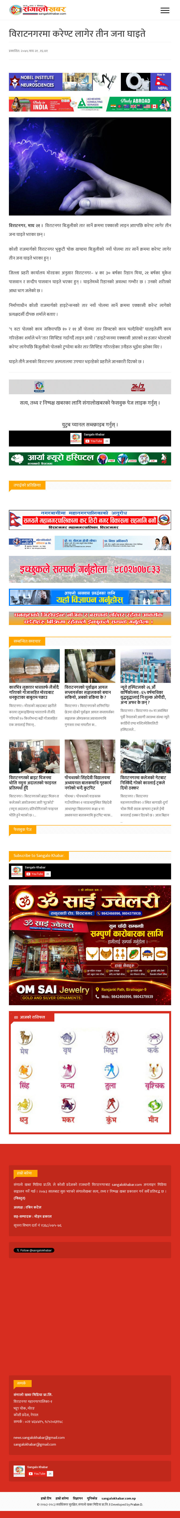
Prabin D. (137, 1504)
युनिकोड (92, 1498)
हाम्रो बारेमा (62, 1498)
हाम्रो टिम (46, 1498)
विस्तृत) (20, 1198)
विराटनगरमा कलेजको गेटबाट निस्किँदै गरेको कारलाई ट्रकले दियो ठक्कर (143, 783)
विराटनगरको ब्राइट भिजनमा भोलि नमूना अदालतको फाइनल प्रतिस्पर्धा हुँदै (32, 783)
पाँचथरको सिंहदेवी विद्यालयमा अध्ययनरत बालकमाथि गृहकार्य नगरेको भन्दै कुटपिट (88, 783)
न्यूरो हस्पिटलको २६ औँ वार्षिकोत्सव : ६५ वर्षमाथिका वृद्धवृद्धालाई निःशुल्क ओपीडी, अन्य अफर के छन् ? (143, 695)
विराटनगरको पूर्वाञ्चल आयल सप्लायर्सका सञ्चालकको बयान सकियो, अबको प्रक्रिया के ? (88, 692)
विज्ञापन (78, 1498)
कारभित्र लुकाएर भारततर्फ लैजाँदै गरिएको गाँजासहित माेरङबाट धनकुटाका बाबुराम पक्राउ (34, 692)
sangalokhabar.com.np (118, 1498)
